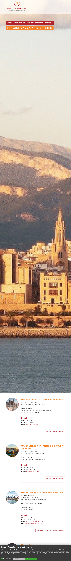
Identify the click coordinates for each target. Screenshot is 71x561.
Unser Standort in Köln (34, 545)
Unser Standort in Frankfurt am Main (42, 492)
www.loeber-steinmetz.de (33, 523)
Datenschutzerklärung (57, 553)
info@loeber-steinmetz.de (34, 521)
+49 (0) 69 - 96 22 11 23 (30, 517)
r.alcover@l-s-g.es (32, 424)
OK (22, 559)
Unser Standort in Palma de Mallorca (42, 399)
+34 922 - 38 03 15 (28, 467)
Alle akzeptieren (31, 559)
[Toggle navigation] (63, 6)
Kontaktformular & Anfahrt (55, 431)
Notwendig (8, 558)
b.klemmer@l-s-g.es (32, 471)
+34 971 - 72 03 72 (28, 420)
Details (16, 559)
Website (40, 530)
